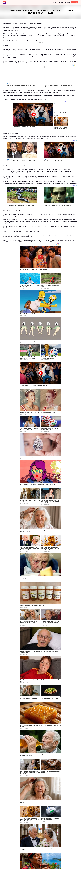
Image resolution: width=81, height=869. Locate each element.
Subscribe (74, 2)
